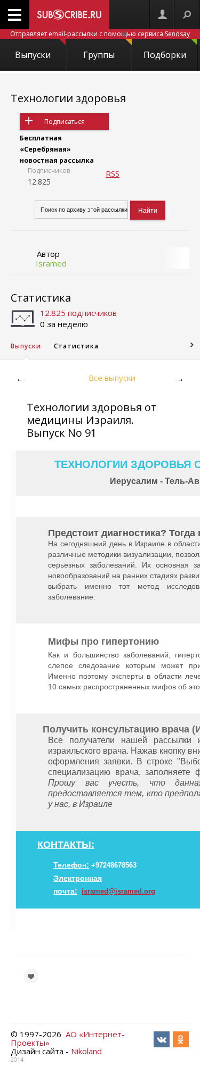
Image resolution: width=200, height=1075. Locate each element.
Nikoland (86, 1051)
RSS (112, 173)
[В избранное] (31, 976)
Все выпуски (112, 377)
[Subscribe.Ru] (69, 14)
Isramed (51, 263)
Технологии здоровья (68, 98)
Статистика (41, 297)
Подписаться (64, 121)
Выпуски (33, 55)
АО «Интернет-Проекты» (68, 1038)
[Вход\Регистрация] (162, 14)
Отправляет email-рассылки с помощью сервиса (100, 33)
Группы (99, 55)
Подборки (164, 55)
